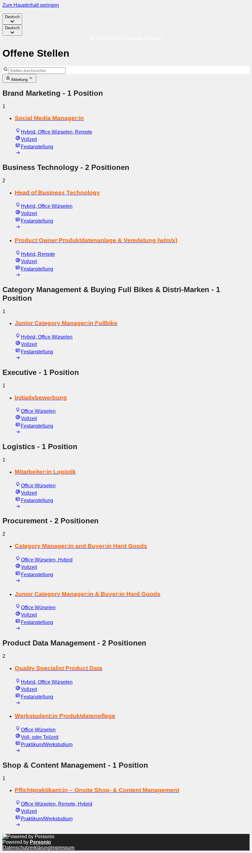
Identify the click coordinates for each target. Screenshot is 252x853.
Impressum (62, 847)
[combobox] (12, 19)
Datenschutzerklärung (26, 847)
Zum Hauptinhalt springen (30, 5)
